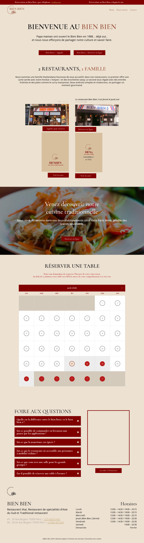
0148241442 (56, 2)
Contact (133, 10)
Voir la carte (58, 175)
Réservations (122, 10)
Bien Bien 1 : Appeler (54, 52)
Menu (111, 10)
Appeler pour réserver (55, 128)
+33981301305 (55, 522)
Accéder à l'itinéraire (108, 470)
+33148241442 (52, 519)
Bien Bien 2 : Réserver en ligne (89, 52)
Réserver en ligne (85, 129)
